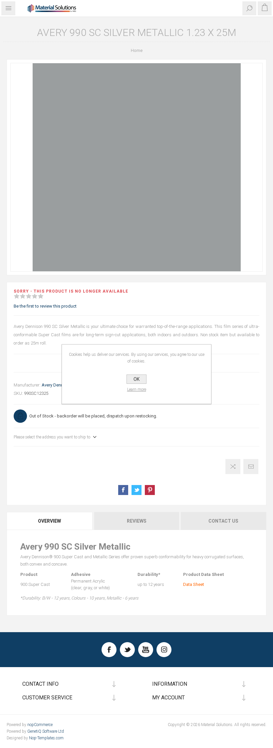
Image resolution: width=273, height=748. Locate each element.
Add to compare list (232, 466)
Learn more (136, 389)
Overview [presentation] (49, 521)
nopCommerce (40, 724)
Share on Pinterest (150, 490)
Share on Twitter (136, 490)
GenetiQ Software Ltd (45, 731)
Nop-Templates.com (46, 738)
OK (136, 379)
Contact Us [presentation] (223, 521)
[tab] (50, 521)
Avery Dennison (57, 384)
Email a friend (250, 466)
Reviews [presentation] (136, 521)
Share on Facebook (123, 490)
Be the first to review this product (45, 306)
